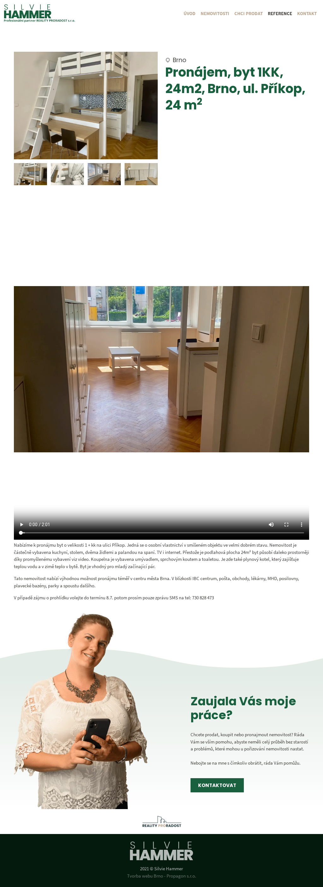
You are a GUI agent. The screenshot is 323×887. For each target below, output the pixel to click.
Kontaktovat (217, 785)
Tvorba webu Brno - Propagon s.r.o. (161, 876)
